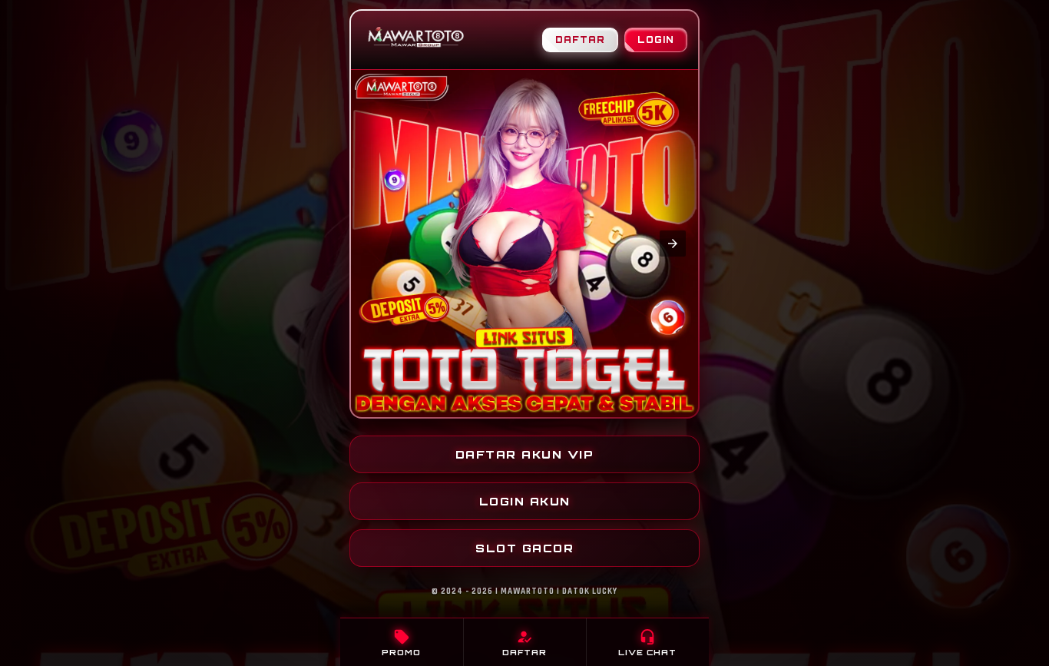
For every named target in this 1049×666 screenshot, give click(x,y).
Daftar (580, 40)
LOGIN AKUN (525, 501)
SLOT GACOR (524, 548)
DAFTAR (524, 642)
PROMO (401, 642)
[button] (376, 243)
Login (655, 40)
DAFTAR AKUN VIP (524, 454)
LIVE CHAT (647, 642)
